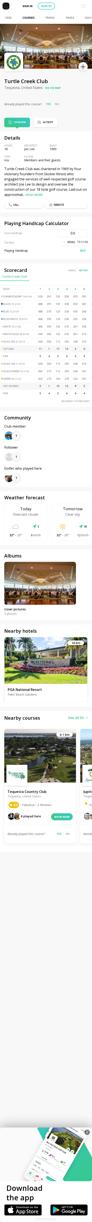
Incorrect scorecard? (75, 401)
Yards (72, 270)
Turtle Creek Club (14, 276)
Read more (34, 195)
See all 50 (75, 717)
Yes (48, 104)
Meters (83, 270)
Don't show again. (46, 1218)
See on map (53, 88)
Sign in (27, 6)
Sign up (46, 6)
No (57, 104)
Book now (62, 817)
